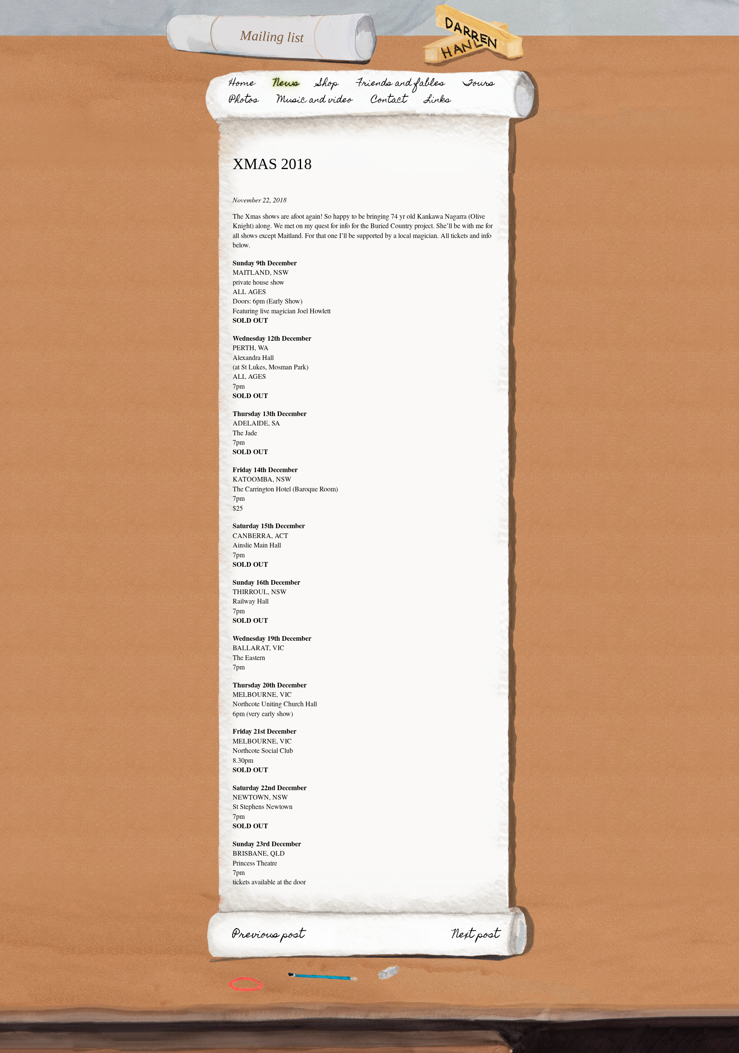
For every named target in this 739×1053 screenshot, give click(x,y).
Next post (475, 937)
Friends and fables (400, 85)
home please (388, 973)
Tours (478, 85)
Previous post (268, 937)
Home (242, 85)
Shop (328, 85)
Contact (388, 102)
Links (437, 102)
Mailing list (272, 36)
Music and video (314, 102)
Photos (243, 102)
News (286, 85)
